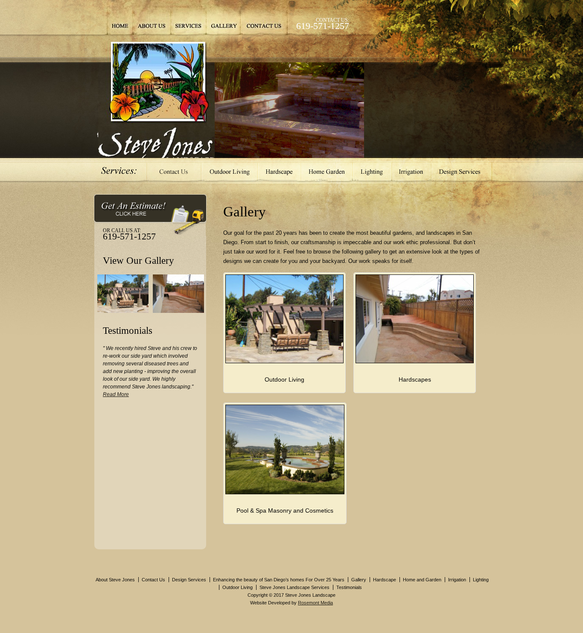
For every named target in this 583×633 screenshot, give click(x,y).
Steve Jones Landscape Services (294, 587)
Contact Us (264, 17)
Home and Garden (422, 579)
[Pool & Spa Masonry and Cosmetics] (284, 493)
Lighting (372, 171)
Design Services (461, 171)
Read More (116, 394)
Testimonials (349, 587)
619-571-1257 (322, 25)
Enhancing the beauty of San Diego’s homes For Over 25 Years (278, 579)
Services (188, 17)
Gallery (223, 17)
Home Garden (327, 171)
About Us (152, 17)
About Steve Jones (115, 579)
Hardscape (279, 171)
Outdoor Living (229, 171)
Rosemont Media (315, 602)
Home (120, 17)
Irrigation (411, 171)
